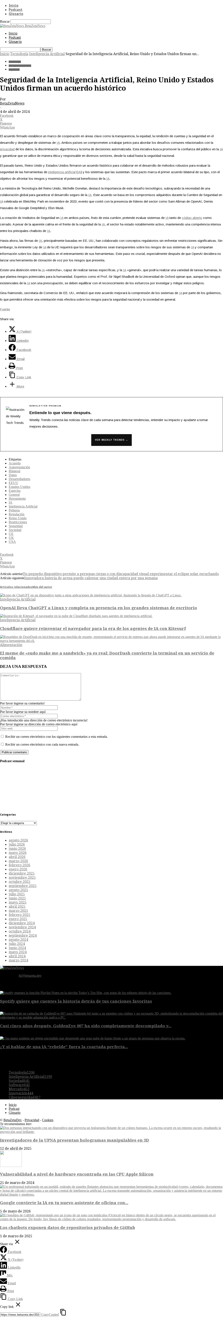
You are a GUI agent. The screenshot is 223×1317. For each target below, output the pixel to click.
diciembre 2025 (22, 873)
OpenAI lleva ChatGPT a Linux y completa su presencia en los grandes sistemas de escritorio (98, 608)
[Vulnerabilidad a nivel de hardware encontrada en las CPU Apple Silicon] (11, 1166)
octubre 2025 (19, 882)
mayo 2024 (18, 952)
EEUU (13, 483)
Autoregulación (19, 467)
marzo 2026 (18, 861)
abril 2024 (17, 956)
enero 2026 (18, 869)
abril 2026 (17, 857)
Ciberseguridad (25, 1097)
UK (11, 538)
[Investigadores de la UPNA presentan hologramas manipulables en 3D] (111, 1132)
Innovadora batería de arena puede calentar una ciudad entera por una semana (91, 578)
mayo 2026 (18, 853)
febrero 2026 (19, 865)
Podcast (15, 10)
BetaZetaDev (12, 1120)
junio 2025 (17, 898)
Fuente (5, 309)
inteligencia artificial (62, 172)
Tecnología (19, 54)
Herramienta (17, 498)
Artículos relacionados (16, 587)
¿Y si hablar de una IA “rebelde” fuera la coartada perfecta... (64, 1046)
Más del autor (42, 587)
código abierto (192, 218)
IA (58, 142)
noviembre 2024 (22, 927)
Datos (13, 475)
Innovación (21, 1093)
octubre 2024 (19, 931)
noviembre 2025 (22, 877)
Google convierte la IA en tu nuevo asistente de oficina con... (64, 1202)
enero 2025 (18, 919)
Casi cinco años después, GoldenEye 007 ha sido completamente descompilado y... (85, 1026)
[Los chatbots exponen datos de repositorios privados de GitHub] (111, 1219)
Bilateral (14, 471)
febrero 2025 (19, 915)
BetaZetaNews (12, 103)
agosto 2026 (18, 840)
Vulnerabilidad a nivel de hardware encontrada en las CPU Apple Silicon (77, 1174)
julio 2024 (17, 944)
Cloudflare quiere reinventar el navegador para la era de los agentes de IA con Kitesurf (93, 628)
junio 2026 (17, 848)
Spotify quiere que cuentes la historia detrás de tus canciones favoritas (76, 1001)
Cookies (47, 1120)
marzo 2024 (18, 960)
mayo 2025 (18, 902)
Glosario (16, 14)
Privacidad (32, 1120)
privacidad (7, 149)
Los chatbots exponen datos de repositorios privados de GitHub (67, 1227)
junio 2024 (17, 948)
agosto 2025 (18, 890)
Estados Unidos (19, 487)
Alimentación (11, 645)
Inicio (14, 5)
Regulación (16, 514)
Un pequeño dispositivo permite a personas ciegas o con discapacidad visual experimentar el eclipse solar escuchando (121, 574)
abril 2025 (17, 906)
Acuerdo (15, 463)
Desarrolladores (19, 479)
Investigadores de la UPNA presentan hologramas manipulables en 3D (74, 1140)
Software (19, 1085)
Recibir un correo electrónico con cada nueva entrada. (42, 744)
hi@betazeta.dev (30, 975)
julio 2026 (17, 844)
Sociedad (15, 530)
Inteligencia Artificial (47, 54)
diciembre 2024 (22, 923)
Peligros (14, 510)
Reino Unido (18, 518)
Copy (50, 1314)
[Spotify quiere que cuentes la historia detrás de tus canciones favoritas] (85, 993)
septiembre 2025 (23, 886)
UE (11, 534)
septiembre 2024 (23, 935)
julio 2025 (17, 894)
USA (12, 541)
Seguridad (14, 69)
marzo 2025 (18, 911)
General (14, 494)
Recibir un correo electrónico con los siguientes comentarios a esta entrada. (56, 736)
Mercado (19, 1089)
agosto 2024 (18, 940)
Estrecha (14, 491)
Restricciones (18, 522)
